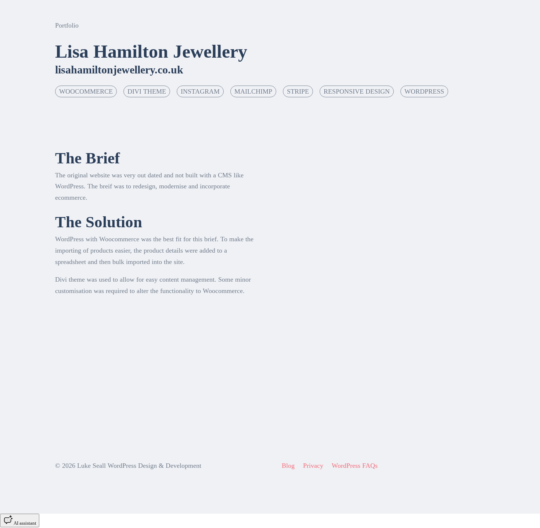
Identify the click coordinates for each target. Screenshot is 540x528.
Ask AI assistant (85, 412)
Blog (288, 465)
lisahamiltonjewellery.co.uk (119, 70)
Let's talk (503, 18)
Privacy (313, 465)
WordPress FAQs (355, 465)
